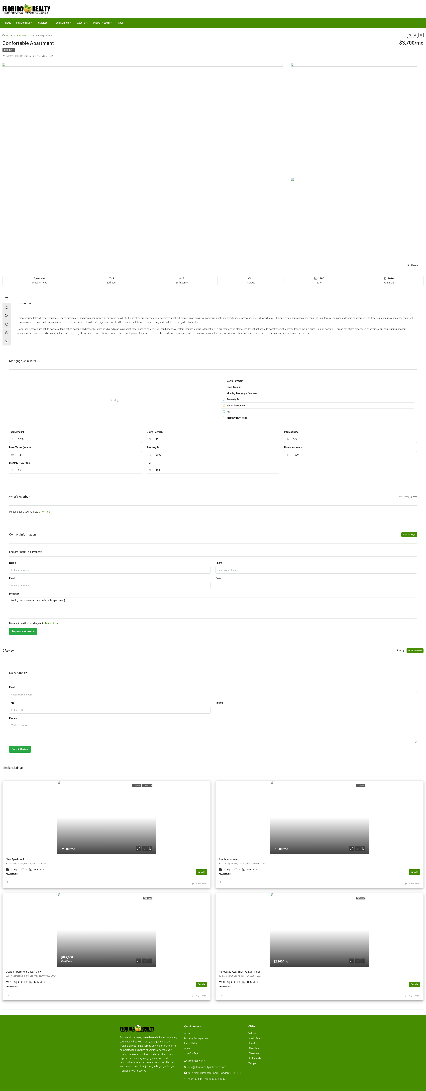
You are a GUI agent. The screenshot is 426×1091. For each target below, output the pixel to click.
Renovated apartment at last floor (239, 971)
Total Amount (16, 431)
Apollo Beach (255, 1038)
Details (201, 872)
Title (11, 702)
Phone (218, 562)
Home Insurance (293, 447)
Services (42, 23)
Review (13, 718)
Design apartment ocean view (23, 971)
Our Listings (62, 23)
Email (12, 578)
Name (12, 562)
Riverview (253, 1048)
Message (14, 593)
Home (8, 23)
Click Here (44, 511)
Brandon (252, 1043)
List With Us (190, 1043)
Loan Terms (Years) (20, 447)
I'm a (218, 578)
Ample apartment (229, 859)
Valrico (252, 1033)
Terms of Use (52, 623)
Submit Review (20, 749)
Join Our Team (192, 1053)
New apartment (15, 859)
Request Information (23, 631)
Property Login (101, 23)
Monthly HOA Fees (19, 462)
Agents (81, 23)
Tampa (252, 1063)
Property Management (196, 1038)
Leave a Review (415, 650)
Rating (219, 702)
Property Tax (154, 447)
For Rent (9, 50)
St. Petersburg (256, 1058)
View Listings (409, 534)
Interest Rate (291, 431)
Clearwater (254, 1053)
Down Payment (155, 431)
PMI (149, 462)
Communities (23, 23)
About (121, 23)
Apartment (21, 35)
